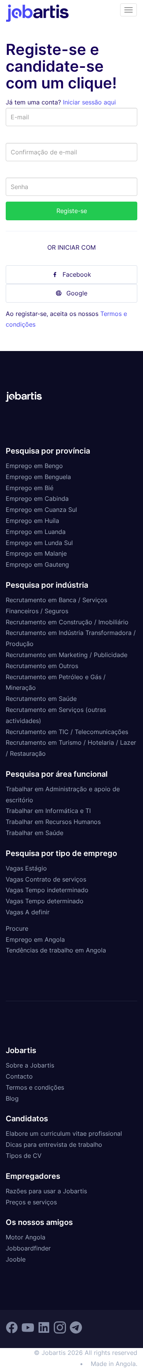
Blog (12, 1098)
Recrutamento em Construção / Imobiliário (67, 622)
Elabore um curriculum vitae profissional (64, 1133)
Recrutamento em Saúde (41, 698)
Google (76, 293)
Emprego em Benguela (38, 477)
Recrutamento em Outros (42, 666)
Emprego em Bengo (34, 466)
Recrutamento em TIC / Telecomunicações (67, 732)
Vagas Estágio (26, 868)
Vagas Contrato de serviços (46, 879)
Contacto (19, 1076)
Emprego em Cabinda (37, 498)
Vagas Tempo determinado (45, 901)
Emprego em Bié (29, 488)
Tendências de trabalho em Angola (56, 950)
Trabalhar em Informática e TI (48, 810)
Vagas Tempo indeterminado (47, 890)
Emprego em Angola (35, 939)
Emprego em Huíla (32, 520)
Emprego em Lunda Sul (39, 543)
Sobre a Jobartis (30, 1065)
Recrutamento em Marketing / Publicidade (66, 655)
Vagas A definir (28, 912)
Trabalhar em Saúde (34, 833)
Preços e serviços (31, 1202)
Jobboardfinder (28, 1248)
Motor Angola (25, 1237)
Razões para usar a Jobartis (46, 1191)
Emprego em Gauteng (37, 564)
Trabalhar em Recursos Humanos (53, 822)
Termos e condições (35, 1087)
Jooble (16, 1259)
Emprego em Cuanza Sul (41, 509)
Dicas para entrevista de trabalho (54, 1144)
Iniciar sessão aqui (89, 102)
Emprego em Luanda (36, 531)
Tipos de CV (24, 1155)
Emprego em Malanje (36, 553)
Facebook (77, 274)
